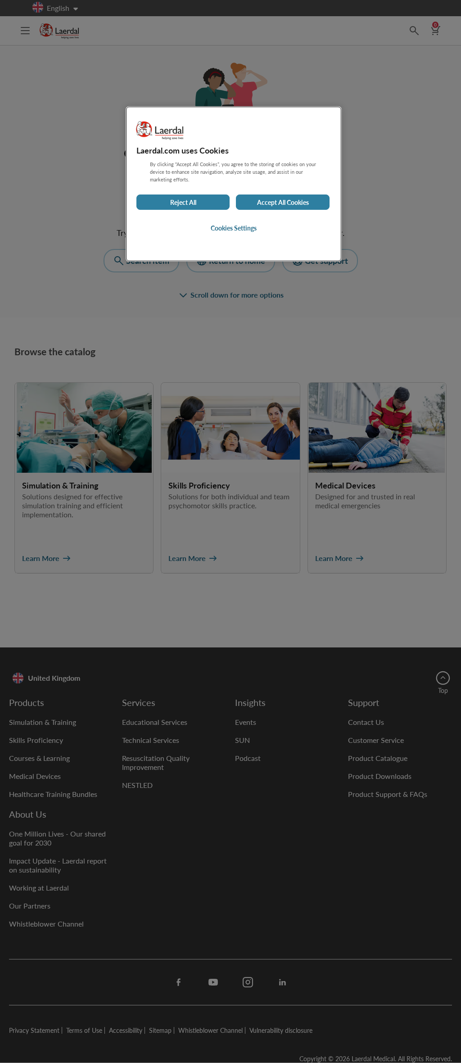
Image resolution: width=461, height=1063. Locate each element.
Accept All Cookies (283, 202)
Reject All (183, 202)
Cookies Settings (234, 227)
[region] (234, 184)
